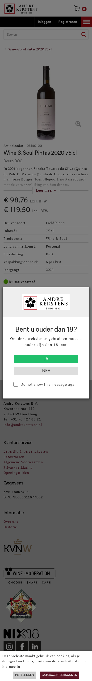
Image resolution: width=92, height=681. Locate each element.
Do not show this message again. (50, 384)
